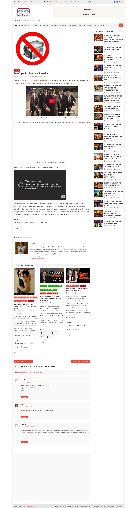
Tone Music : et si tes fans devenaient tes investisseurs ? (113, 193)
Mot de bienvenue (35, 2)
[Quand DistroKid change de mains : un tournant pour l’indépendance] (98, 98)
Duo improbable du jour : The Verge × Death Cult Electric (113, 126)
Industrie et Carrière (58, 25)
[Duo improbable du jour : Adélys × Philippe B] (98, 223)
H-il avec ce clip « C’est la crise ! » (76, 122)
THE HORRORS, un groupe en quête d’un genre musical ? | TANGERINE (50, 298)
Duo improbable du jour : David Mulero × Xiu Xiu (112, 166)
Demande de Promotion (99, 506)
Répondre (24, 397)
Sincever (31, 76)
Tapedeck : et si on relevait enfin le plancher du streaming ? (113, 213)
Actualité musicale (24, 25)
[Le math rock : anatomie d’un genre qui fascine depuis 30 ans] (98, 116)
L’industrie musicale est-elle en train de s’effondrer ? (113, 175)
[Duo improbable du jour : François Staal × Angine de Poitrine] (98, 203)
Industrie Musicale (20, 301)
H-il (27, 238)
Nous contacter (83, 2)
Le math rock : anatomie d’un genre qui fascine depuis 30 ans (112, 116)
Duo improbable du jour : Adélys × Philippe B (113, 222)
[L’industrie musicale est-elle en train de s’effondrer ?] (98, 175)
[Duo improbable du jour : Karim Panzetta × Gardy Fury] (98, 68)
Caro (22, 404)
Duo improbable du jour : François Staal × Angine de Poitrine (113, 203)
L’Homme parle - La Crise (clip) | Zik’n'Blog (30, 373)
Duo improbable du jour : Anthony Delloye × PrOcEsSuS (113, 147)
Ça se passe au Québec (21, 297)
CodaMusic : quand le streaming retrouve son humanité (113, 136)
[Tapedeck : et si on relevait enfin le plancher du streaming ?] (98, 213)
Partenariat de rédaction (71, 2)
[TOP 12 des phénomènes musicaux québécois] (98, 108)
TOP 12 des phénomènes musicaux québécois (112, 107)
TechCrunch (17, 206)
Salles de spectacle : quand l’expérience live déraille (112, 78)
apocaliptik (22, 238)
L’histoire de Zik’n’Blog (47, 2)
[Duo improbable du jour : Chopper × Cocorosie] (98, 49)
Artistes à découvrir (55, 286)
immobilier (24, 380)
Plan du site (119, 506)
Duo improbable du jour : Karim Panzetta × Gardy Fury (113, 68)
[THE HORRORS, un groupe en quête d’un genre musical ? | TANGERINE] (52, 275)
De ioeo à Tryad (21, 361)
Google (43, 212)
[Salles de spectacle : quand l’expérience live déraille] (98, 78)
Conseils (33, 297)
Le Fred (30, 238)
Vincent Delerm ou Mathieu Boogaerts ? (81, 361)
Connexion (111, 506)
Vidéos (17, 70)
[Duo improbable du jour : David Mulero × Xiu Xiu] (98, 167)
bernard (23, 424)
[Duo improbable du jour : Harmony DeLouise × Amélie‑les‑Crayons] (98, 88)
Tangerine (54, 303)
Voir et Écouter (99, 25)
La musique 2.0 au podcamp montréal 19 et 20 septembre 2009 (25, 306)
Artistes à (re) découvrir (40, 25)
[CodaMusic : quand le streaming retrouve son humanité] (98, 136)
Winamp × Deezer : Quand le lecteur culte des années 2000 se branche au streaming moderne (113, 38)
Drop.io (22, 214)
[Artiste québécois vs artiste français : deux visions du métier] (98, 156)
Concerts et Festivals (85, 25)
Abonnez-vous (59, 2)
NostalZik (72, 25)
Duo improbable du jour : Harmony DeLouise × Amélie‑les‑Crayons (113, 88)
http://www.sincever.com (37, 259)
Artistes (43, 286)
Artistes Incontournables (48, 289)
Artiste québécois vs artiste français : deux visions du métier (112, 157)
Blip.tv (58, 212)
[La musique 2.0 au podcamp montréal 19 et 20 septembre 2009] (26, 281)
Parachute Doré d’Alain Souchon (29, 80)
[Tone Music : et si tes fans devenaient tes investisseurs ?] (98, 193)
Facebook (83, 212)
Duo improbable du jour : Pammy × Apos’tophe (113, 184)
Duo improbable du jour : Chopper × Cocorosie (113, 48)
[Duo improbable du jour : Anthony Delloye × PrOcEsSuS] (98, 146)
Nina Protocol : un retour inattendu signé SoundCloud (112, 57)
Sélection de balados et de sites (82, 506)
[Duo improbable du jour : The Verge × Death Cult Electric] (98, 126)
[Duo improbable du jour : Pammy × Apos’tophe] (98, 185)
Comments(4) (41, 76)
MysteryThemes (30, 506)
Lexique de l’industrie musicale (63, 506)
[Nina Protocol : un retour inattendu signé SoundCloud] (98, 57)
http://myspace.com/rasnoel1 (44, 435)
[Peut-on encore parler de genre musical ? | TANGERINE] (78, 275)
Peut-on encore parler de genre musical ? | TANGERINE (77, 289)
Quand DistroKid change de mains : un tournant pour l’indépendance (113, 98)
